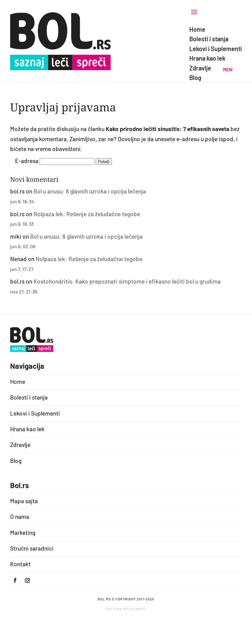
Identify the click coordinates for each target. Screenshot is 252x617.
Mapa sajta (24, 500)
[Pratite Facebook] (15, 580)
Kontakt (20, 563)
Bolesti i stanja (29, 397)
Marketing (22, 532)
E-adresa (26, 160)
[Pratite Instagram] (27, 580)
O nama (19, 516)
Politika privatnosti (126, 609)
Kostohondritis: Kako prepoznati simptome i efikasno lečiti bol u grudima (127, 281)
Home (17, 381)
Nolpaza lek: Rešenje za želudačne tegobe (86, 213)
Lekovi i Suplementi (35, 413)
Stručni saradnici (31, 548)
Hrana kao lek (27, 428)
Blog (16, 460)
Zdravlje (20, 444)
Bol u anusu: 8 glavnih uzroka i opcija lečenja (89, 191)
